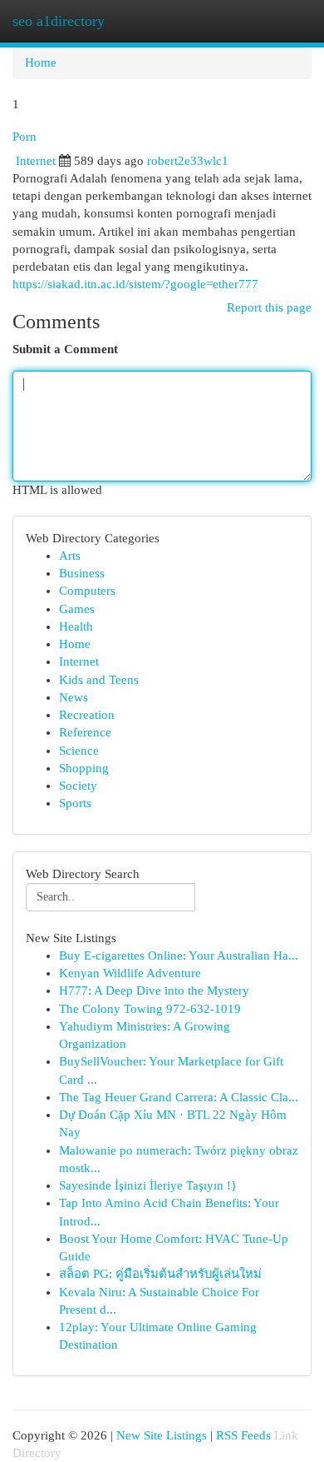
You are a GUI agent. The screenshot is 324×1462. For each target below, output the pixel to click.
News (73, 697)
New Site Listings (161, 1435)
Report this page (269, 307)
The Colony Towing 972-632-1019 (150, 1008)
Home (40, 62)
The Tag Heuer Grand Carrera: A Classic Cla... (178, 1097)
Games (77, 609)
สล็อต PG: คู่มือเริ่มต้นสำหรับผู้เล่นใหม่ (160, 1273)
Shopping (84, 768)
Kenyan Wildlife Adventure (130, 973)
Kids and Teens (99, 679)
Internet (36, 160)
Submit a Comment (65, 349)
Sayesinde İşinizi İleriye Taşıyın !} (148, 1185)
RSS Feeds (243, 1435)
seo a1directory (58, 20)
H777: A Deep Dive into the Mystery (154, 990)
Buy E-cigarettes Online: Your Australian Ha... (178, 955)
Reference (85, 732)
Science (79, 750)
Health (76, 626)
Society (78, 785)
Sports (75, 803)
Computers (87, 590)
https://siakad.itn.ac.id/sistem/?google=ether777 (135, 284)
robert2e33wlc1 (187, 160)
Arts (70, 555)
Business (82, 573)
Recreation (87, 714)
